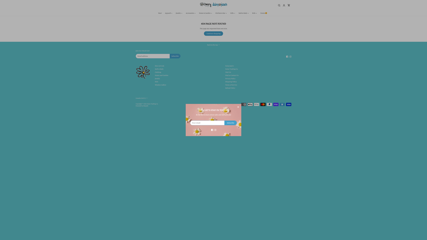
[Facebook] (212, 130)
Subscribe (230, 123)
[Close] (238, 107)
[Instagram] (215, 130)
